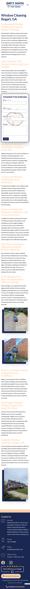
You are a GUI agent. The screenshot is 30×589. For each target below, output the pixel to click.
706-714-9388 (11, 542)
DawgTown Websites (17, 582)
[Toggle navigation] (23, 5)
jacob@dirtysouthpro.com (15, 549)
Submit (6, 139)
